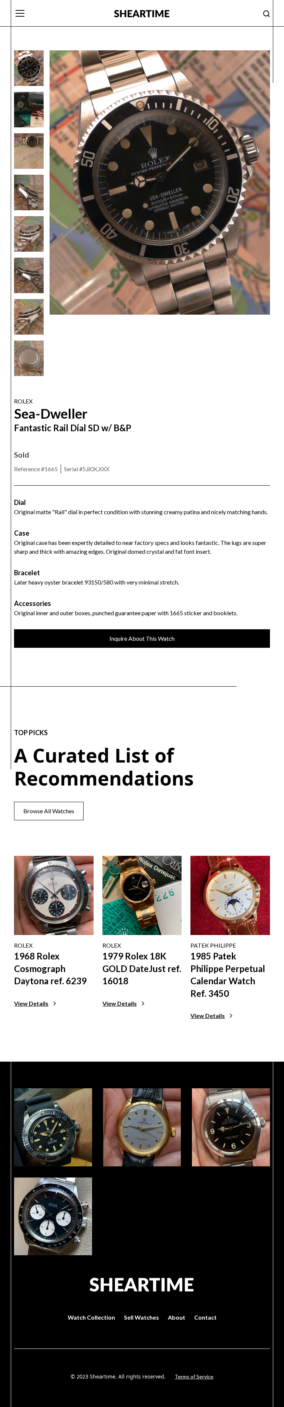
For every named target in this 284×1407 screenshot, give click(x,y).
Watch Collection (91, 1317)
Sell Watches (141, 1317)
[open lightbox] (29, 68)
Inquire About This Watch (142, 638)
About (176, 1317)
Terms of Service (194, 1376)
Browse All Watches (48, 810)
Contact (205, 1317)
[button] (59, 13)
